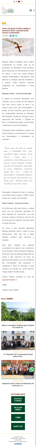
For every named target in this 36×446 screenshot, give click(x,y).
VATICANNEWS (18, 409)
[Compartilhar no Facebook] (10, 36)
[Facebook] (16, 2)
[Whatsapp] (22, 2)
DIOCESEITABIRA (18, 400)
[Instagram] (14, 2)
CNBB (18, 417)
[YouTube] (19, 2)
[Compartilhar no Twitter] (16, 36)
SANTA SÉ (18, 426)
